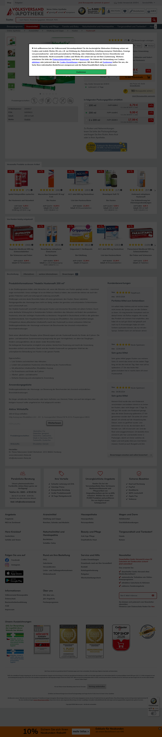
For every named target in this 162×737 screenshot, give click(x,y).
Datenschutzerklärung (62, 59)
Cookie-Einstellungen (69, 62)
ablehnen (36, 62)
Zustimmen (107, 62)
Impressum (84, 59)
